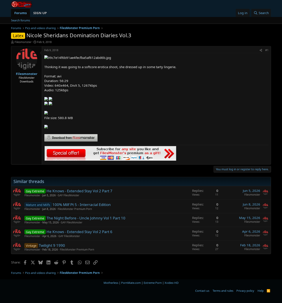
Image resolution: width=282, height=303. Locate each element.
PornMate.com (131, 283)
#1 (267, 50)
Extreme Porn (153, 283)
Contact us (202, 291)
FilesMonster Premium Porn (75, 209)
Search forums (20, 20)
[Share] (261, 50)
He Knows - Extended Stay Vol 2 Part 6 (79, 231)
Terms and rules (223, 291)
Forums (20, 13)
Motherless (111, 283)
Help (261, 291)
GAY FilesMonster (68, 195)
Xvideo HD (171, 283)
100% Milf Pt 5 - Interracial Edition (81, 204)
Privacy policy (245, 291)
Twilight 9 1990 (52, 245)
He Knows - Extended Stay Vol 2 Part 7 (79, 190)
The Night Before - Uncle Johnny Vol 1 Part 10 (85, 218)
